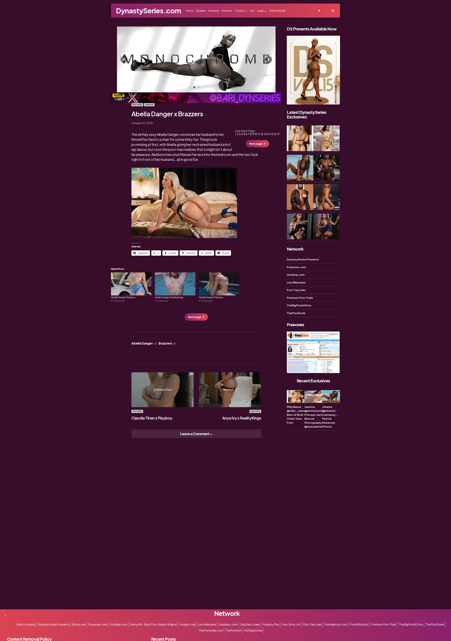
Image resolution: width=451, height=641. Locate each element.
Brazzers (167, 343)
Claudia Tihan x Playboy (151, 417)
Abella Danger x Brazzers (167, 114)
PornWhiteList (359, 624)
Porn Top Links (296, 290)
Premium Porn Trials (300, 297)
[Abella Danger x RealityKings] (175, 283)
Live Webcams (296, 282)
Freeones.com (296, 267)
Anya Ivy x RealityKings (241, 417)
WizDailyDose (253, 630)
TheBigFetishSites (299, 305)
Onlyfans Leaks (250, 624)
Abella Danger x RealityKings (169, 297)
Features (137, 105)
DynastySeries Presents (303, 259)
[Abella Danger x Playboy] (131, 283)
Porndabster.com (335, 624)
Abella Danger (144, 343)
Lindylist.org (187, 624)
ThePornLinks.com (211, 630)
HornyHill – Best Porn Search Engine (153, 624)
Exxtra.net (79, 624)
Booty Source (26, 624)
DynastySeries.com (148, 10)
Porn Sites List (291, 624)
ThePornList (234, 630)
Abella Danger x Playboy (123, 297)
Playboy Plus (270, 624)
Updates (149, 105)
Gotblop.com (296, 274)
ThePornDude (296, 313)
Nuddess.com (228, 624)
